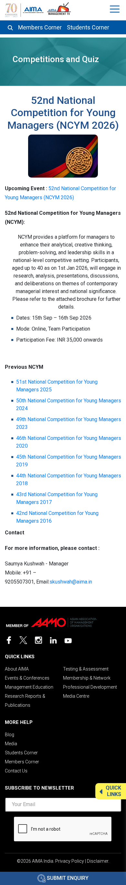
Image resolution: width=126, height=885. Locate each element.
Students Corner (88, 27)
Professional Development (90, 687)
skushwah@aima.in (70, 582)
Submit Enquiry (67, 878)
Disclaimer (97, 861)
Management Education (29, 687)
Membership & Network (86, 678)
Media (11, 743)
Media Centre (76, 696)
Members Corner (40, 27)
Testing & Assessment (86, 669)
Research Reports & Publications (25, 701)
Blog (9, 734)
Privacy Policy (69, 861)
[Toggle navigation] (115, 9)
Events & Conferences (27, 678)
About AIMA (17, 669)
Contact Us (16, 770)
